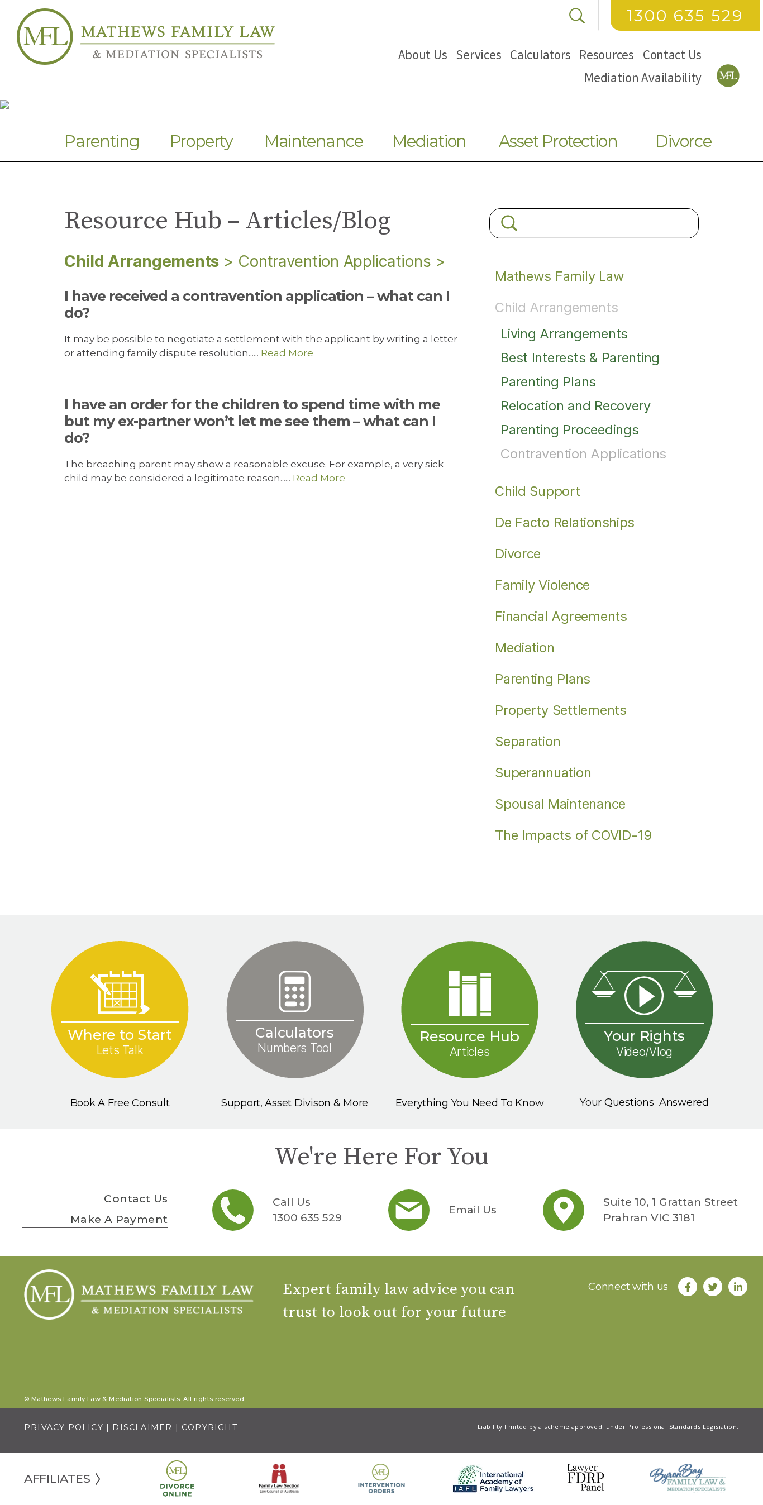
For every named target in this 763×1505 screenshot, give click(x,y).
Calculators (540, 54)
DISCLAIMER (142, 1427)
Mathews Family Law (559, 276)
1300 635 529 (685, 15)
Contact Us (672, 54)
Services (478, 54)
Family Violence (542, 585)
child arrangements (141, 261)
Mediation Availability (643, 77)
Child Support (537, 491)
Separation (527, 741)
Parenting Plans (548, 382)
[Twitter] (712, 1286)
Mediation (429, 141)
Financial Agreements (561, 616)
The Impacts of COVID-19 (573, 835)
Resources (606, 54)
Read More (286, 353)
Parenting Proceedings (569, 430)
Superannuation (543, 773)
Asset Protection (558, 141)
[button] (423, 54)
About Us (422, 54)
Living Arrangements (564, 334)
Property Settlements (561, 710)
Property (201, 141)
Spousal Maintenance (560, 804)
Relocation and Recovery (575, 406)
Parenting (102, 141)
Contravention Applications (334, 261)
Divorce (683, 141)
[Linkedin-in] (737, 1286)
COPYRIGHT (209, 1427)
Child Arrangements (556, 307)
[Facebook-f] (687, 1286)
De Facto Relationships (565, 522)
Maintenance (313, 141)
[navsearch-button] (577, 15)
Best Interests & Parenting (580, 358)
